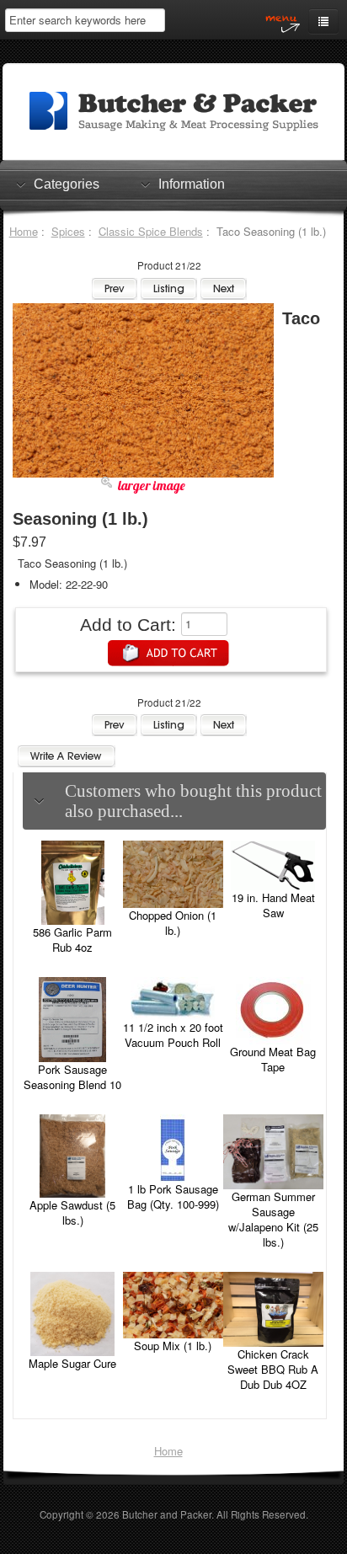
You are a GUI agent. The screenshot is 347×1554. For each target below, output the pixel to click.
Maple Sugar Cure (72, 1363)
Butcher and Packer (166, 1514)
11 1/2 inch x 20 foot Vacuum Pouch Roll (173, 1034)
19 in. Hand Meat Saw (273, 905)
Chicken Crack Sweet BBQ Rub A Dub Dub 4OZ (272, 1369)
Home (23, 231)
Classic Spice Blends (151, 231)
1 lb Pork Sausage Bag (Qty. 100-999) (173, 1196)
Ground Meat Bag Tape (273, 1059)
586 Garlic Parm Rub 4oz (72, 939)
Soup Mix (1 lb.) (172, 1346)
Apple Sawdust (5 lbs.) (72, 1212)
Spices (68, 231)
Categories (66, 184)
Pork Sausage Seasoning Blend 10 (72, 1076)
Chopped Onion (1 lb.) (172, 922)
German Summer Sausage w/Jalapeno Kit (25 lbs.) (273, 1219)
